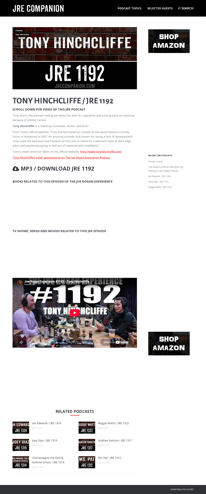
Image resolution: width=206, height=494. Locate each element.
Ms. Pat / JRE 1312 (109, 458)
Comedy (19, 31)
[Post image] (21, 428)
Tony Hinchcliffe (22, 35)
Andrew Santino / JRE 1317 (115, 440)
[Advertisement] (75, 380)
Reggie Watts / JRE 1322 (113, 423)
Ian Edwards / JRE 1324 (46, 423)
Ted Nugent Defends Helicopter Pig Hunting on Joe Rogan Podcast (165, 168)
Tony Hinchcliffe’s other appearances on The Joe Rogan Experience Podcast (61, 157)
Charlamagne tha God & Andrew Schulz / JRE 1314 (48, 460)
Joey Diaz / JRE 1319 (44, 440)
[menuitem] (129, 8)
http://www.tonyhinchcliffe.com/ (101, 151)
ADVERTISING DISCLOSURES (181, 489)
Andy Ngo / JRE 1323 (158, 181)
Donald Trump (155, 161)
